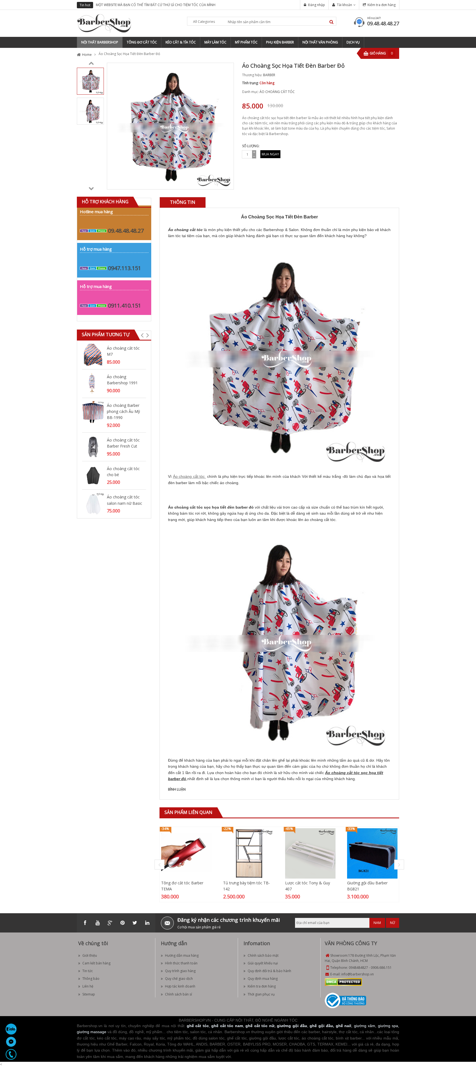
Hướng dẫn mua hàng (182, 955)
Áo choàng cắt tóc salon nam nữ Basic (124, 500)
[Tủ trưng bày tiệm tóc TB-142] (248, 853)
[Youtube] (97, 922)
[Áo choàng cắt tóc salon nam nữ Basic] (93, 503)
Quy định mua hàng (263, 978)
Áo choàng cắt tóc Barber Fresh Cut (123, 443)
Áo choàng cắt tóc (189, 476)
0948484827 (358, 967)
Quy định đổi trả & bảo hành (269, 971)
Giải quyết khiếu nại (263, 963)
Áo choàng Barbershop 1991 (122, 379)
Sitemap (88, 994)
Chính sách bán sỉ (178, 994)
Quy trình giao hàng (180, 971)
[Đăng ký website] (345, 1000)
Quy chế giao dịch (179, 978)
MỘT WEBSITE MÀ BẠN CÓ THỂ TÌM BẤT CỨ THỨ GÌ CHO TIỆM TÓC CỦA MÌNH (155, 4)
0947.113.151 (124, 268)
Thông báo (90, 978)
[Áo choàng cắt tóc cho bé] (93, 475)
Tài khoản (344, 4)
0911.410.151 (124, 305)
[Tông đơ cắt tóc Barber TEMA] (186, 853)
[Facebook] (85, 922)
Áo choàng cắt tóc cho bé (123, 471)
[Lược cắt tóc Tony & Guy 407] (310, 853)
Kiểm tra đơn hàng (381, 4)
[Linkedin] (147, 922)
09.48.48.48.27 (383, 23)
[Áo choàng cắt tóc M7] (93, 354)
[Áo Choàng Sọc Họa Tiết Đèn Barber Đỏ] (90, 80)
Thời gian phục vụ (261, 994)
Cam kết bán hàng (96, 963)
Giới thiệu (89, 955)
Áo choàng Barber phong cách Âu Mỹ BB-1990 (123, 411)
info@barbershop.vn (357, 974)
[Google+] (110, 922)
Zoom (227, 183)
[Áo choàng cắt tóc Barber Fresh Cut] (93, 446)
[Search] (331, 22)
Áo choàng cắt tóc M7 (123, 351)
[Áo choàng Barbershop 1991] (93, 383)
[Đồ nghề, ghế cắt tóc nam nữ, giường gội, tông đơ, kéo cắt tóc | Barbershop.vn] (104, 23)
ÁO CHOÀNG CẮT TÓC (277, 91)
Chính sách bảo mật (263, 955)
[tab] (182, 202)
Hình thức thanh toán (181, 963)
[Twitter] (134, 922)
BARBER (269, 75)
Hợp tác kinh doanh (180, 986)
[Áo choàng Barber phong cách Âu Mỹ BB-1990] (93, 411)
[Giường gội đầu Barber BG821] (372, 853)
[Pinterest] (122, 922)
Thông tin (182, 202)
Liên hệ (87, 986)
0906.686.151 (381, 967)
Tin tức (87, 971)
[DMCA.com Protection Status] (343, 982)
